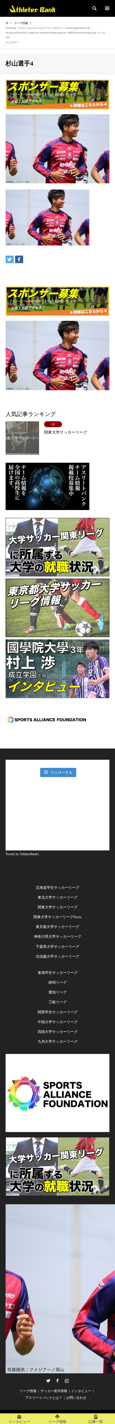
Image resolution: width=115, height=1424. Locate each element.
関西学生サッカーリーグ (58, 1012)
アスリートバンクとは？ (43, 1398)
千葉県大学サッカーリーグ (57, 946)
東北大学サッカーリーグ (58, 897)
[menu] (106, 8)
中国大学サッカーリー (56, 1022)
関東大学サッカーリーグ (58, 907)
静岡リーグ (58, 982)
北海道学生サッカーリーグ (57, 887)
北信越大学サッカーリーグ (57, 956)
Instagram (67, 1381)
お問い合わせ (76, 1398)
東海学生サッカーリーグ (58, 973)
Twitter (48, 1381)
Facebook (57, 1381)
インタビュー (81, 1391)
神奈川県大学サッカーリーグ (57, 936)
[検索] (94, 8)
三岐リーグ (58, 1002)
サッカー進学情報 (53, 1391)
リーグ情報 (28, 1391)
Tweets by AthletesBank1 (22, 854)
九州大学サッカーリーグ (58, 1041)
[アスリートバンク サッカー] (32, 8)
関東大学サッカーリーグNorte (57, 917)
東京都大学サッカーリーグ (57, 927)
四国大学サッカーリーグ (58, 1032)
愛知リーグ (58, 992)
